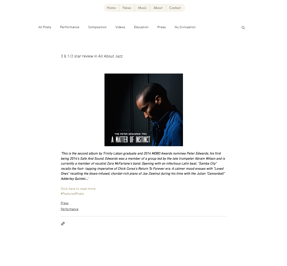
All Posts (44, 27)
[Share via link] (63, 224)
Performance (69, 27)
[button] (142, 8)
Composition (97, 27)
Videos (120, 27)
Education (141, 27)
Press (161, 27)
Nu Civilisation (185, 27)
